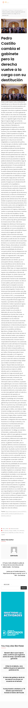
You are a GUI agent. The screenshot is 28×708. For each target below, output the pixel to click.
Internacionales (15, 528)
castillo (14, 530)
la (14, 532)
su (22, 532)
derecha (22, 530)
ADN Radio (14, 556)
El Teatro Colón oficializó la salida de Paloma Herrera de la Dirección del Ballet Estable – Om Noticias (13, 565)
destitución (4, 532)
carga (10, 530)
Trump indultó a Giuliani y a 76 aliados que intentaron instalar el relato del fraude (14, 691)
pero (20, 532)
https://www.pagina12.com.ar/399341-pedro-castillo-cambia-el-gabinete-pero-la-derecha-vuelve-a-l (14, 513)
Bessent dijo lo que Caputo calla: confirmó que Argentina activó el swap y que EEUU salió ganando (14, 656)
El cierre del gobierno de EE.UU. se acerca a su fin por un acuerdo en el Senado (14, 679)
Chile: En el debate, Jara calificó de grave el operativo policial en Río (14, 668)
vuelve (3, 534)
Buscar (6, 584)
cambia (6, 530)
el (7, 532)
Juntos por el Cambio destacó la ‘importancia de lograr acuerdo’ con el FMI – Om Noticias (14, 573)
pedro (17, 532)
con (18, 530)
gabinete (11, 532)
